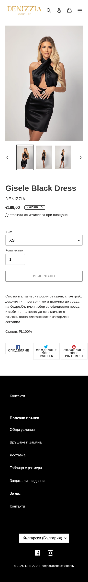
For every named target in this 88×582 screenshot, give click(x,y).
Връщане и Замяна (26, 442)
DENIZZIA (31, 566)
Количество (14, 250)
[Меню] (80, 10)
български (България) (42, 538)
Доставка (17, 455)
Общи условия (22, 429)
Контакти (17, 396)
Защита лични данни (27, 481)
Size (8, 231)
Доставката (14, 215)
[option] (24, 157)
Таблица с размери (26, 468)
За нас (15, 493)
